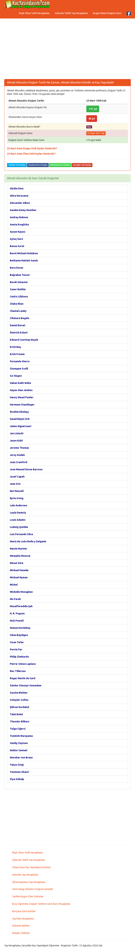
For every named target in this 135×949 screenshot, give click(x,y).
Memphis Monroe (20, 555)
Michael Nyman (19, 577)
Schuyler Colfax (19, 699)
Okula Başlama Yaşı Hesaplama (28, 882)
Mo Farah (15, 599)
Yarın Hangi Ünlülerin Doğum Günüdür (32, 889)
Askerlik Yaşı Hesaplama (25, 874)
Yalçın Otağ (17, 764)
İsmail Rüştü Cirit (20, 419)
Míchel (14, 584)
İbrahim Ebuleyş (19, 411)
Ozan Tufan (17, 642)
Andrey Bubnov (19, 217)
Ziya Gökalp (17, 779)
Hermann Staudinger (22, 404)
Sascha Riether (19, 692)
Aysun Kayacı (17, 231)
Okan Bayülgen (19, 635)
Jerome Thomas (19, 447)
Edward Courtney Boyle (24, 339)
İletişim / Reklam (21, 933)
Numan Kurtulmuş (20, 627)
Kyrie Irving (16, 498)
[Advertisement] (67, 51)
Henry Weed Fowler (21, 397)
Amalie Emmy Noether (23, 210)
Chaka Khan (16, 303)
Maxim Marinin (18, 548)
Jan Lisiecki (16, 433)
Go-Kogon (16, 375)
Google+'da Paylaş (82, 165)
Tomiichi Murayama (21, 735)
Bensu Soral (17, 246)
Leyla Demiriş (18, 512)
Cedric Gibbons (19, 296)
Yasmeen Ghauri (19, 772)
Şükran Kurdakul (19, 707)
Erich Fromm (17, 354)
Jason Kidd (16, 440)
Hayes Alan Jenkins (21, 390)
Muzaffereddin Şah (21, 606)
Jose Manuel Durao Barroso (26, 469)
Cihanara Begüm (19, 318)
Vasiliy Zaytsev (19, 743)
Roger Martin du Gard (22, 678)
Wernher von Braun (21, 757)
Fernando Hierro (20, 361)
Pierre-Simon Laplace (23, 663)
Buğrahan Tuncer (20, 275)
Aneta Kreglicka (19, 224)
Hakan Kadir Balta (20, 383)
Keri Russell (17, 491)
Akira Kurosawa (19, 195)
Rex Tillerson (18, 671)
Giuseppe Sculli (19, 368)
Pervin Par (16, 649)
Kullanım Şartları (21, 925)
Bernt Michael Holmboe (24, 253)
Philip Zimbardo (19, 656)
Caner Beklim (18, 289)
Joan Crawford (18, 462)
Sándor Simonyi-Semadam (25, 685)
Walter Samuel (18, 750)
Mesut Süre (16, 563)
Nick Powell (17, 620)
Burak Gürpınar (19, 282)
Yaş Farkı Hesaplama (23, 918)
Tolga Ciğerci (17, 728)
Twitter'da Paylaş (16, 165)
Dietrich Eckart (19, 332)
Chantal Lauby (18, 311)
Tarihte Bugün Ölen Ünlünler (28, 896)
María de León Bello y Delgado (28, 541)
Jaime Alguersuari (20, 426)
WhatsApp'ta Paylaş (60, 165)
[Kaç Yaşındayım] (27, 4)
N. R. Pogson (17, 613)
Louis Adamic (17, 519)
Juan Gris (15, 483)
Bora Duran (16, 267)
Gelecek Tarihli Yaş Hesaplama (71, 13)
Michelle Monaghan (21, 591)
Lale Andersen (18, 505)
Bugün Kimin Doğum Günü (107, 13)
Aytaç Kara (16, 239)
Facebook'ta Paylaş (37, 165)
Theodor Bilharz (19, 721)
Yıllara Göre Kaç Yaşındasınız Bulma (31, 867)
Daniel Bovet (17, 325)
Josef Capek (17, 476)
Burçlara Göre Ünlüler (24, 911)
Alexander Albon (20, 203)
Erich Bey (15, 347)
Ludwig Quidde (19, 527)
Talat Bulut (16, 714)
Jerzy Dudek (17, 455)
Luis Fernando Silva (21, 534)
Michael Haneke (19, 570)
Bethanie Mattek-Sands (24, 260)
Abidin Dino (17, 188)
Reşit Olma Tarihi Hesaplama (34, 13)
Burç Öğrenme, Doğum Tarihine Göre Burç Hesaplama (41, 903)
